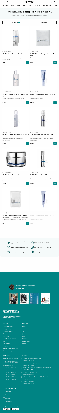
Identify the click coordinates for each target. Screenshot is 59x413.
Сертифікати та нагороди (9, 338)
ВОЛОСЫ (5, 5)
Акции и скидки (26, 341)
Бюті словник (6, 343)
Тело (23, 331)
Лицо (23, 329)
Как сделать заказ (8, 329)
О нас (4, 334)
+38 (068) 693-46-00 (10, 374)
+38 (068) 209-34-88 (28, 379)
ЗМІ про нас (6, 336)
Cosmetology (8, 401)
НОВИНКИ (37, 5)
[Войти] (52, 2)
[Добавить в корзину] (27, 62)
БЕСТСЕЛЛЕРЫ (47, 5)
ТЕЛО (18, 5)
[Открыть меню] (4, 2)
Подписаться (20, 288)
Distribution (8, 398)
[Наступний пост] (47, 298)
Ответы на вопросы (8, 331)
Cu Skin (4, 51)
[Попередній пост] (12, 298)
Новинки (24, 338)
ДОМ (24, 5)
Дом (23, 334)
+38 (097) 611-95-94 (28, 365)
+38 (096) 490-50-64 (10, 379)
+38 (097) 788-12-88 (10, 370)
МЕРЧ (30, 5)
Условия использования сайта (11, 348)
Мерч (23, 336)
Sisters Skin (8, 394)
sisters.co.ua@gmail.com (11, 358)
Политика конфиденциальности (11, 351)
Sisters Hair (8, 391)
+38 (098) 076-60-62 (28, 383)
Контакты (5, 346)
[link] (55, 2)
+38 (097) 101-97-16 (28, 369)
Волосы (24, 326)
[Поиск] (7, 2)
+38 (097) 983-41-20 (10, 372)
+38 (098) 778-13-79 (28, 360)
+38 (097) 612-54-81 (10, 367)
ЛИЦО (12, 5)
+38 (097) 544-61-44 (28, 374)
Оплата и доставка (8, 326)
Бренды (24, 343)
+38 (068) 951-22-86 (10, 376)
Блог (4, 341)
